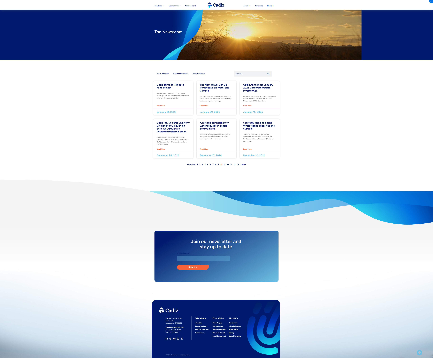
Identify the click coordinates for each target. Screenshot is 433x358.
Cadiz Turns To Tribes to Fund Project (170, 86)
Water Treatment (219, 333)
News (269, 6)
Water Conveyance (219, 329)
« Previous (191, 165)
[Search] (268, 74)
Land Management (219, 336)
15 (238, 165)
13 (231, 165)
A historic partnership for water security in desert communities (214, 125)
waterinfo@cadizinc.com (175, 327)
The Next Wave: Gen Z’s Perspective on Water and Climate (214, 87)
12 (228, 165)
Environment (190, 6)
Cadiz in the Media (180, 73)
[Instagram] (181, 338)
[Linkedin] (178, 338)
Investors (259, 6)
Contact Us (233, 323)
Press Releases (163, 73)
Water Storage (218, 326)
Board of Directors (202, 329)
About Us (198, 323)
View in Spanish (235, 326)
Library (231, 333)
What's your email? (183, 253)
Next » (243, 165)
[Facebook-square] (166, 338)
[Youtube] (174, 338)
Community (173, 6)
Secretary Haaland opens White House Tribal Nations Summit (259, 125)
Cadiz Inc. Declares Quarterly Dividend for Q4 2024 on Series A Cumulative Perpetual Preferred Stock (173, 127)
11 (224, 165)
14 (235, 165)
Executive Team (201, 326)
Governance (199, 333)
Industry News (199, 73)
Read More (161, 106)
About (245, 6)
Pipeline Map (233, 329)
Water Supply (217, 323)
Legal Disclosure (235, 336)
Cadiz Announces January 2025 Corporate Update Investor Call (258, 87)
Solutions (158, 6)
